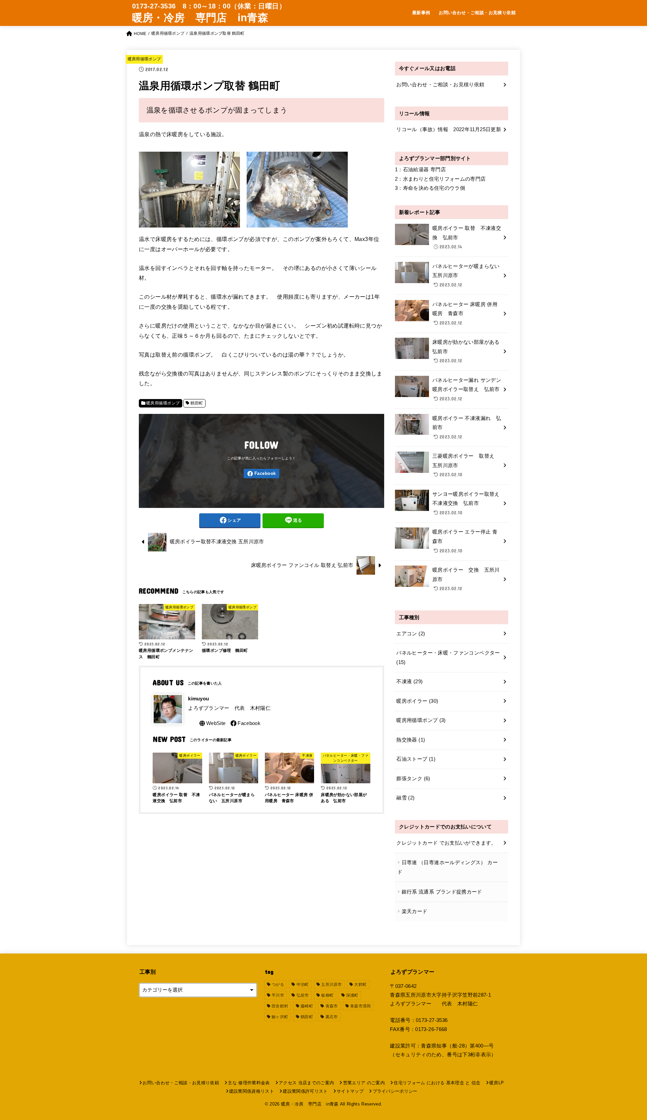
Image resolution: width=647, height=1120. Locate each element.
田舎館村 (280, 1006)
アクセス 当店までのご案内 (306, 1082)
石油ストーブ (415, 759)
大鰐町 (360, 984)
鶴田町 (196, 403)
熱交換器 (410, 740)
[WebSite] (211, 723)
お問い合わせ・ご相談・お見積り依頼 (477, 12)
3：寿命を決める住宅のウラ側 (430, 188)
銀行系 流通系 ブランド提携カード (442, 892)
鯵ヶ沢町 (280, 1017)
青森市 (332, 1006)
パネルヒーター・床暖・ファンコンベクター (448, 657)
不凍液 (409, 681)
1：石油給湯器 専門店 (420, 169)
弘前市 (303, 995)
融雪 (405, 797)
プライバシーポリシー (395, 1091)
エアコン (410, 633)
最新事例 (421, 12)
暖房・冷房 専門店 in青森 (200, 18)
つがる (278, 984)
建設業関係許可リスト (305, 1091)
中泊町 (303, 984)
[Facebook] (261, 474)
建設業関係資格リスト (251, 1091)
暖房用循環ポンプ (144, 59)
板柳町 (327, 995)
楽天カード (415, 911)
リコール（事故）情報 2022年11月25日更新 (448, 129)
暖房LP (496, 1082)
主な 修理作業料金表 (249, 1082)
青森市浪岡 (360, 1006)
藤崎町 (307, 1006)
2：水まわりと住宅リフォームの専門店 (440, 179)
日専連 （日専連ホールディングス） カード (447, 867)
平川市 (278, 995)
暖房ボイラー (417, 701)
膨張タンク (413, 778)
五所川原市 (331, 984)
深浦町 (352, 995)
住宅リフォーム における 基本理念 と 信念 (437, 1082)
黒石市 (332, 1017)
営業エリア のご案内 (364, 1082)
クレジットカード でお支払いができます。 (446, 843)
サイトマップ (350, 1091)
